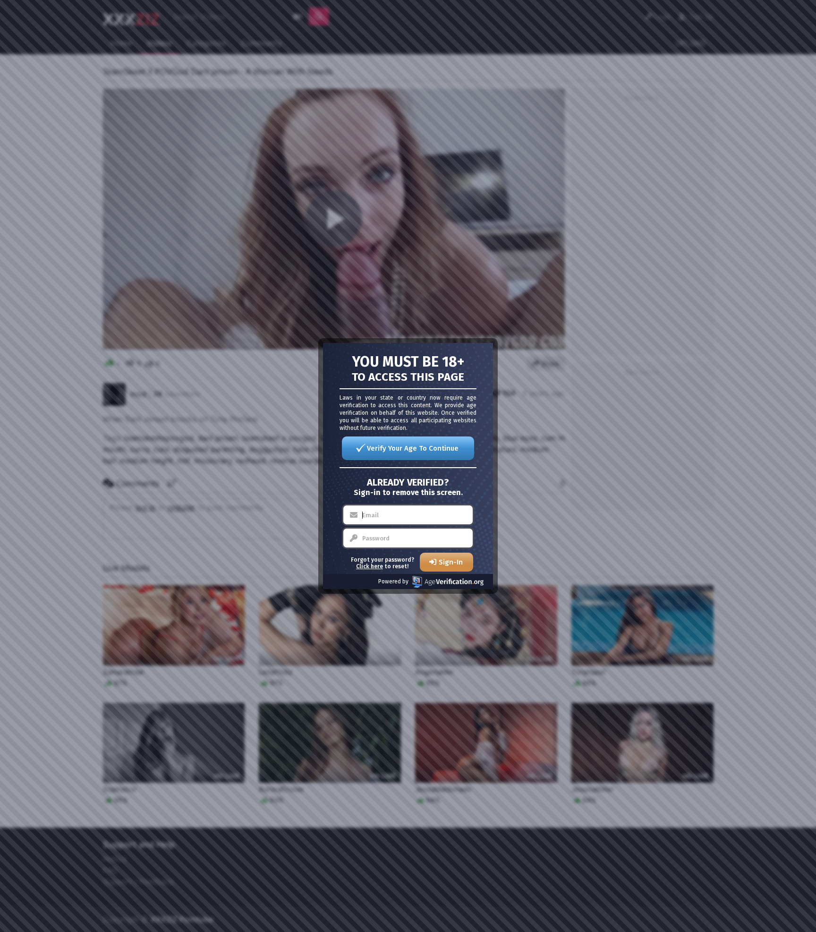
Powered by (393, 581)
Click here (369, 566)
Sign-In (451, 562)
